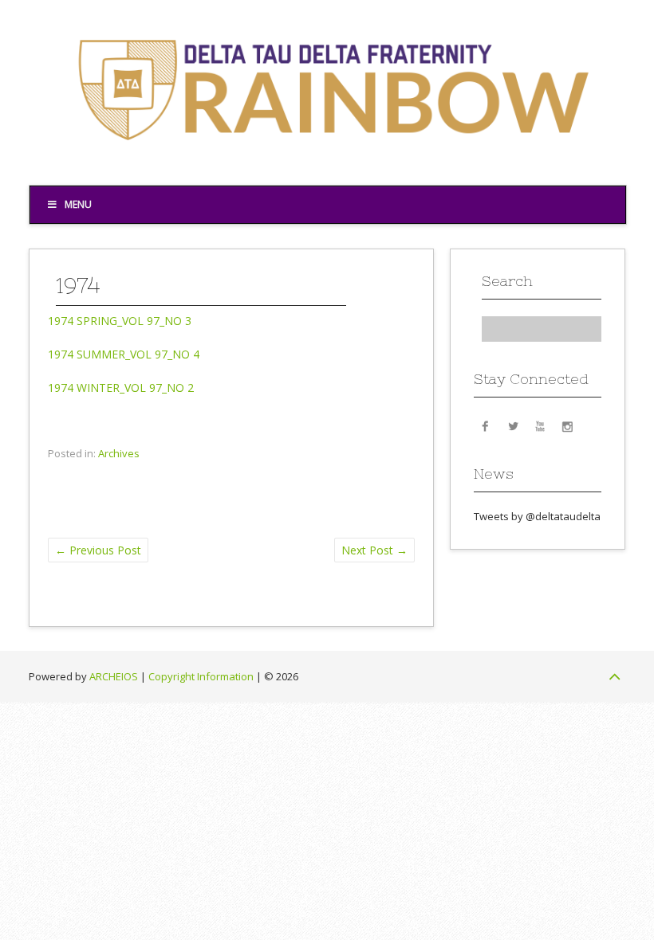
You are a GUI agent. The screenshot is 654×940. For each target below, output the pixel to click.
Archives (119, 453)
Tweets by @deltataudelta (537, 516)
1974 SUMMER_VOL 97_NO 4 (123, 354)
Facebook (486, 425)
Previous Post (98, 550)
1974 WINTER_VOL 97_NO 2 (121, 387)
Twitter (513, 425)
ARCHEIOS (113, 676)
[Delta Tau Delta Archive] (327, 160)
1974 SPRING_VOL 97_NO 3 (119, 320)
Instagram (567, 425)
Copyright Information (201, 676)
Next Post (374, 550)
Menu (78, 204)
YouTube (540, 425)
